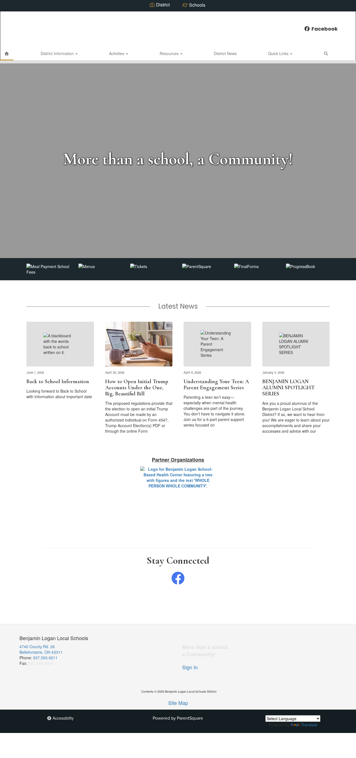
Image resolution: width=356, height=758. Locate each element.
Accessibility (62, 718)
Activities (117, 53)
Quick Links (279, 53)
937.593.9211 (45, 657)
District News (225, 53)
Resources (170, 53)
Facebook (325, 28)
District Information (58, 53)
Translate (309, 724)
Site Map (178, 702)
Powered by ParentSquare (178, 718)
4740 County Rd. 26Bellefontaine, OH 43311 (41, 649)
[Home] (6, 53)
